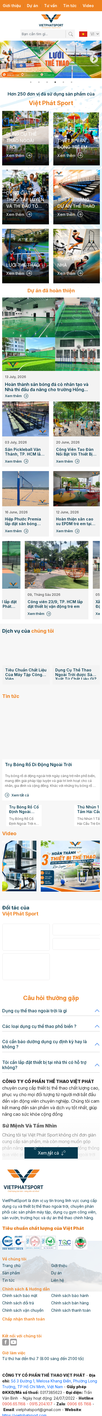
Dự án (32, 5)
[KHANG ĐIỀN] (76, 929)
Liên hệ (57, 1280)
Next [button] (94, 59)
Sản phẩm (11, 1273)
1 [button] (30, 82)
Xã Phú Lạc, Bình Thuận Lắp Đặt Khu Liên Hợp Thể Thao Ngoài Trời (60, 604)
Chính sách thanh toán (71, 1310)
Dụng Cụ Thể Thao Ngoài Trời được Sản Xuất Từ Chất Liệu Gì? (25, 674)
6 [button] (71, 82)
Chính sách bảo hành (70, 1295)
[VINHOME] (26, 937)
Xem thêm (13, 396)
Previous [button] (8, 59)
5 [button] (63, 82)
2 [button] (39, 82)
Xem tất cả (20, 795)
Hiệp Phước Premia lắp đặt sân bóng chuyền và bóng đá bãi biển (23, 521)
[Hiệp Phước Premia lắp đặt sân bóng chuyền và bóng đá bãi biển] (25, 488)
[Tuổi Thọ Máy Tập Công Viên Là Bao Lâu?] (76, 641)
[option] (51, 59)
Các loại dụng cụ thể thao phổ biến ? (39, 1026)
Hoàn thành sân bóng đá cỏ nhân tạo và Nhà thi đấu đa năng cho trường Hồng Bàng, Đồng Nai (46, 387)
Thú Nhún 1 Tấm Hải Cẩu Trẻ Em (52, 809)
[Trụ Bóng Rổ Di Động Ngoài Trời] (51, 731)
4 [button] (55, 82)
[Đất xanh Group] (26, 966)
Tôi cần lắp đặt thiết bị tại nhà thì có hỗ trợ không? (44, 1065)
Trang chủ (11, 1265)
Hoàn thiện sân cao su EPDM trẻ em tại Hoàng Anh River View (74, 521)
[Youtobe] (13, 1341)
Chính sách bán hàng (70, 1303)
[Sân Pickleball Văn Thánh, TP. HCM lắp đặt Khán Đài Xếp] (25, 419)
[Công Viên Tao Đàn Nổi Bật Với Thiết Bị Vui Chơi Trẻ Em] (76, 419)
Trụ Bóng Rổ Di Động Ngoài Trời (38, 764)
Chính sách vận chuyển (23, 1310)
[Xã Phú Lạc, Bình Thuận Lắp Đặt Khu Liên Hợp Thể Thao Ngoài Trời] (63, 565)
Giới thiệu (12, 5)
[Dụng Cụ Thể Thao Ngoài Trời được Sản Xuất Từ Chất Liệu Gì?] (26, 651)
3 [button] (47, 82)
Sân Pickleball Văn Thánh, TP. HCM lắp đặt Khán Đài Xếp (24, 452)
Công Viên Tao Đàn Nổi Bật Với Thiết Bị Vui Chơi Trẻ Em (75, 452)
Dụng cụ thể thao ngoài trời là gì (34, 1010)
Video (88, 5)
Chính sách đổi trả (18, 1303)
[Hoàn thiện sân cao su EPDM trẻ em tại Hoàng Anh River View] (76, 488)
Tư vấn (50, 5)
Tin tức (70, 5)
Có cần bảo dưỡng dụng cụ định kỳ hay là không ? (44, 1044)
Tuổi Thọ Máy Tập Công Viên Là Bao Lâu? (72, 652)
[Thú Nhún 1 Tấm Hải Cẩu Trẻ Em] (21, 815)
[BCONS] (76, 944)
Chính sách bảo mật (19, 1295)
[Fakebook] (6, 1341)
